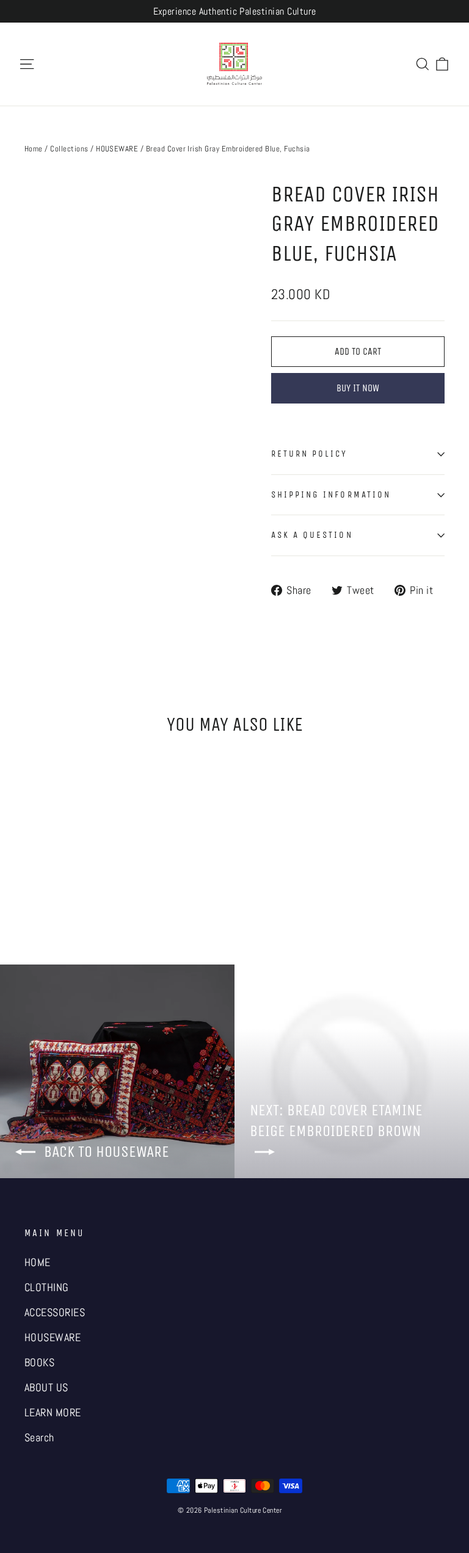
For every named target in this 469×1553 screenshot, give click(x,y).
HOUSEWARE (117, 148)
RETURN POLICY (309, 453)
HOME (37, 1262)
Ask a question (312, 534)
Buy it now (357, 388)
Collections (69, 148)
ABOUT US (46, 1387)
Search (39, 1437)
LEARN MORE (52, 1412)
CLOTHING (46, 1287)
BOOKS (39, 1362)
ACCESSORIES (54, 1312)
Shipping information (331, 494)
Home (33, 148)
